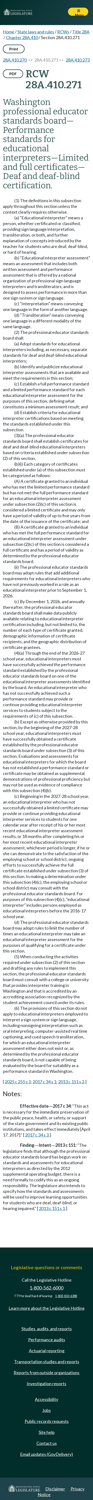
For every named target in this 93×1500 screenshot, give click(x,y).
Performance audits (46, 1339)
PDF (13, 73)
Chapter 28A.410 (22, 37)
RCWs (63, 31)
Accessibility (46, 1399)
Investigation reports (46, 1383)
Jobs (46, 1410)
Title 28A (80, 31)
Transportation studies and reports (46, 1361)
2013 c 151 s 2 (71, 1081)
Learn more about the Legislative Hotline (47, 1308)
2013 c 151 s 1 (52, 1208)
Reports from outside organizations (46, 1372)
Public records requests (47, 1421)
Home (8, 31)
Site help (47, 1432)
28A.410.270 (15, 60)
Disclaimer (55, 1488)
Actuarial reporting (46, 1350)
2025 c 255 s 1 (18, 1081)
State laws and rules (35, 31)
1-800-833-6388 (66, 1296)
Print (13, 49)
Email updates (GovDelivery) (46, 1454)
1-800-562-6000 (46, 1287)
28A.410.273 (78, 60)
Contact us (46, 1443)
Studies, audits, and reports (46, 1328)
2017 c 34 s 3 (37, 1134)
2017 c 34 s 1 (44, 1081)
